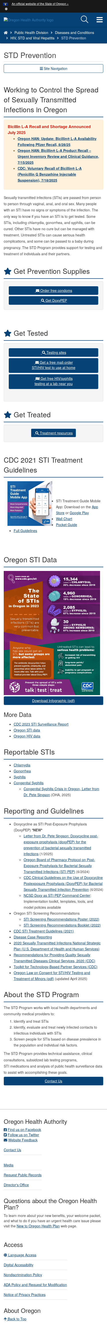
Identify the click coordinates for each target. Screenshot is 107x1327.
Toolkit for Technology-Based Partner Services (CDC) (56, 966)
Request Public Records (23, 1174)
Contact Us (53, 1080)
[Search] (84, 19)
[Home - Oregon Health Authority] (6, 32)
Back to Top (16, 1318)
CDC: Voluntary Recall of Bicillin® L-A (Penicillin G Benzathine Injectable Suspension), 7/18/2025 (50, 174)
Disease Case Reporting (33, 936)
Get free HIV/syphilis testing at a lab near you (54, 381)
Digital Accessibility (18, 1264)
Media (8, 1164)
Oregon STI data (27, 730)
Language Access (21, 1254)
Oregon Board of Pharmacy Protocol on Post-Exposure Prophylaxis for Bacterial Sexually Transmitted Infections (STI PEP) (59, 865)
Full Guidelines (25, 530)
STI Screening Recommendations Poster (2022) (61, 919)
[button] (6, 8)
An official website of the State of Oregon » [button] (40, 3)
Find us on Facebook (24, 1129)
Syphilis (20, 776)
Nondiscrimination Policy (23, 1274)
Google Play (79, 512)
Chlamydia (22, 764)
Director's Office (16, 1184)
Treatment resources (56, 432)
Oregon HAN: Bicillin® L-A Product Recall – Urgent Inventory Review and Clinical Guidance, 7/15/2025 (58, 156)
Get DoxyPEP (56, 300)
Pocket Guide (66, 524)
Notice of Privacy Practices (25, 1294)
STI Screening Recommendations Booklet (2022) (62, 925)
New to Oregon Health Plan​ (38, 1225)
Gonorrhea (22, 770)
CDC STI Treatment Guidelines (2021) (44, 931)
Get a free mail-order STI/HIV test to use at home (53, 365)
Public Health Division (31, 32)
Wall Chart (64, 518)
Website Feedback (23, 1139)
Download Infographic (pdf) (53, 700)
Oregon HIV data (27, 736)
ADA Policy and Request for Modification (35, 1284)
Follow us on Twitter (23, 1134)
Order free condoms (55, 290)
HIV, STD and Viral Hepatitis (32, 37)
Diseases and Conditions (74, 32)
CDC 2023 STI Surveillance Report (41, 724)
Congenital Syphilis (29, 782)
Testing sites (56, 352)
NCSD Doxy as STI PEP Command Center (57, 895)
